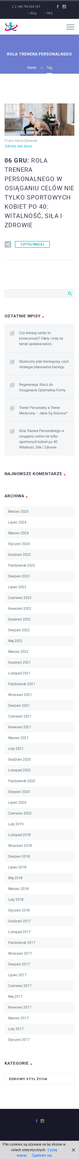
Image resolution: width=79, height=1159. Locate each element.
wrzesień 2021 (20, 695)
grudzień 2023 (19, 555)
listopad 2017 (19, 932)
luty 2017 (15, 1029)
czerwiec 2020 (19, 813)
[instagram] (64, 6)
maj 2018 (15, 878)
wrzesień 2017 (20, 953)
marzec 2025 (18, 511)
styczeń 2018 (19, 910)
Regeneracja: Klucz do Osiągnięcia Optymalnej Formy (42, 387)
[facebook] (57, 6)
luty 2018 (15, 899)
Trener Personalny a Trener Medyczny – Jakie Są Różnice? (43, 410)
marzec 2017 (18, 1018)
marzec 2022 (18, 652)
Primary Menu (70, 27)
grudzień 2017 (19, 921)
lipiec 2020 (17, 802)
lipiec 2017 (17, 975)
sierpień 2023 (19, 576)
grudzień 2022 (19, 619)
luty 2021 (15, 749)
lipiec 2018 (17, 867)
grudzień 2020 (19, 759)
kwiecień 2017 (19, 1007)
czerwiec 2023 (19, 598)
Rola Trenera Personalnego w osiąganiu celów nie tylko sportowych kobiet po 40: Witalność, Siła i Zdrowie (41, 439)
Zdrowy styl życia (18, 146)
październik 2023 (21, 565)
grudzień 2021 (19, 662)
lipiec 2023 (17, 587)
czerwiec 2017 (19, 986)
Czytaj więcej (32, 244)
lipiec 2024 (17, 522)
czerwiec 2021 (19, 716)
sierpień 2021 (19, 705)
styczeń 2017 (19, 1040)
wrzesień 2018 (20, 846)
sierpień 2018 (19, 856)
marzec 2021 (18, 738)
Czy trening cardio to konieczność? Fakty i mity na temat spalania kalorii (41, 338)
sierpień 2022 (19, 630)
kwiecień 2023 (19, 608)
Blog (33, 13)
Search (69, 293)
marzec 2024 (18, 533)
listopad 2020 (19, 770)
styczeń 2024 (19, 544)
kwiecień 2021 (19, 727)
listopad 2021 (19, 673)
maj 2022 (15, 641)
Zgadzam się (42, 1155)
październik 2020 (21, 781)
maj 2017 (15, 996)
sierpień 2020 (19, 792)
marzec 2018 (18, 889)
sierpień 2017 (19, 964)
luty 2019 (15, 824)
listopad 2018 (19, 835)
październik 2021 (21, 684)
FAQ (50, 13)
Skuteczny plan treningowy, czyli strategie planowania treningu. (44, 364)
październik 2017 (21, 943)
